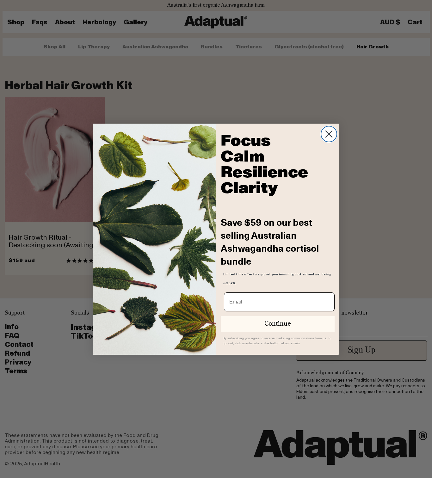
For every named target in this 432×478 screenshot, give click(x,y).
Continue (277, 324)
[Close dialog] (329, 134)
